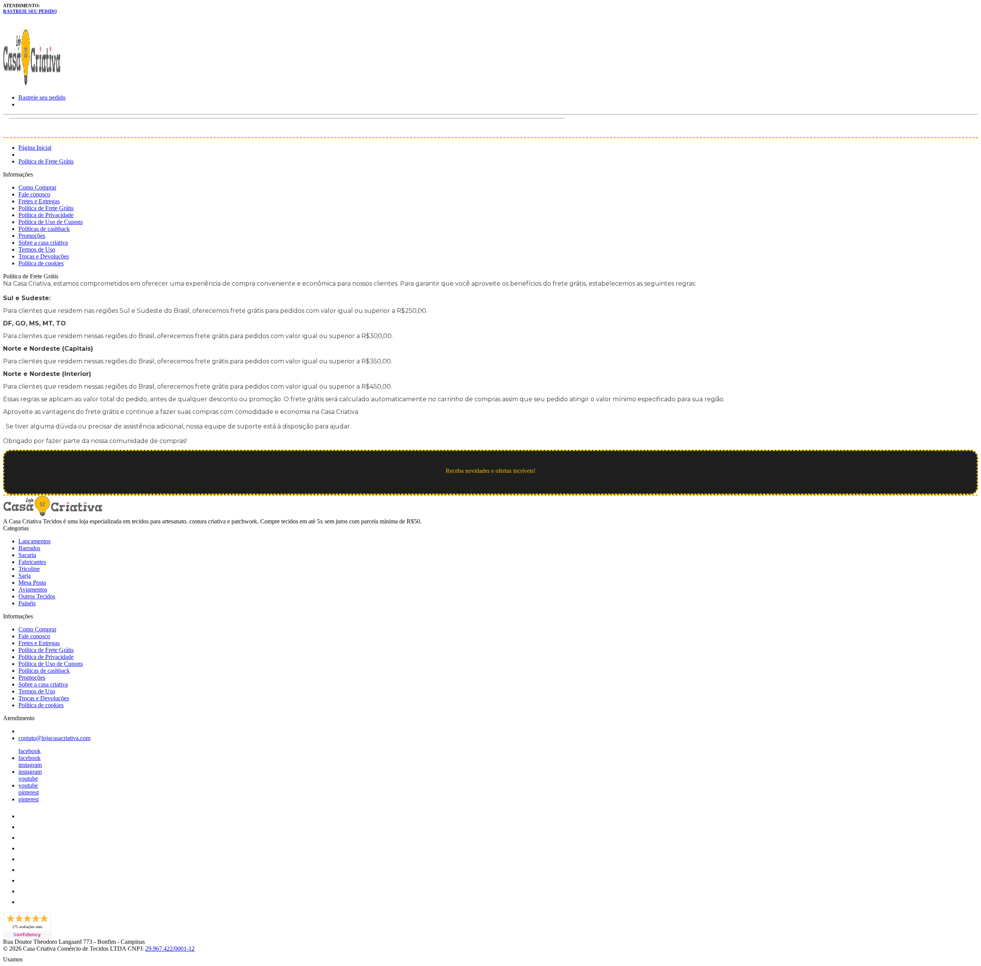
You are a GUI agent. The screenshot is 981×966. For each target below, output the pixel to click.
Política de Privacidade (46, 215)
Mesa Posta (32, 582)
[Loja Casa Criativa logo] (32, 84)
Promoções (31, 235)
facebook (29, 751)
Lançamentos (34, 541)
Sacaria (27, 555)
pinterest (28, 792)
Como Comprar (37, 187)
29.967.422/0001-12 (170, 948)
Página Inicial (34, 147)
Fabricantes (32, 562)
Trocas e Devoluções (43, 256)
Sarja (24, 575)
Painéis (27, 603)
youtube (28, 778)
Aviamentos (32, 589)
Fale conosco (34, 194)
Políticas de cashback (44, 229)
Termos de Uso (36, 249)
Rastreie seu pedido (30, 11)
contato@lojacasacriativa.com (54, 738)
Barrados (29, 548)
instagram (30, 765)
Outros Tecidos (36, 596)
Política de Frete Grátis (46, 161)
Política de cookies (41, 263)
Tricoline (29, 569)
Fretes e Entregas (39, 201)
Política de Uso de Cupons (50, 222)
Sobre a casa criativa (43, 242)
